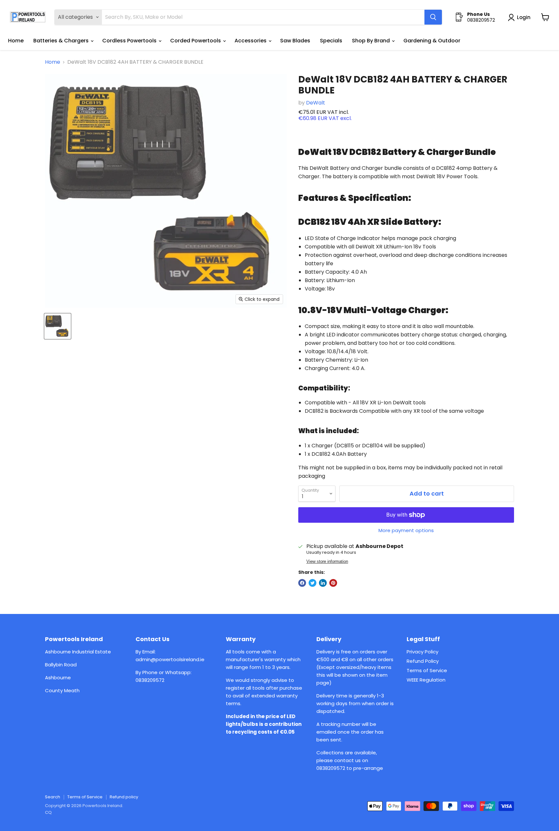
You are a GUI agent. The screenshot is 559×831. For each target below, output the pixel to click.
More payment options (406, 530)
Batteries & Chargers (61, 40)
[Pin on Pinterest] (333, 583)
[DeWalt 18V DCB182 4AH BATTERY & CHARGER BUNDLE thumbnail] (57, 326)
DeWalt (315, 102)
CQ (48, 812)
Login (524, 17)
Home (16, 40)
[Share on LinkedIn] (323, 583)
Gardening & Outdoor (431, 40)
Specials (331, 40)
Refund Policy (423, 661)
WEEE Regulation (426, 679)
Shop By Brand (371, 40)
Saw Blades (295, 40)
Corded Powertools (196, 40)
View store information (327, 561)
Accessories (251, 40)
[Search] (433, 17)
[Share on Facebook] (302, 583)
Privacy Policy (422, 651)
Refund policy (124, 797)
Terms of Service (427, 670)
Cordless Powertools (130, 40)
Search (52, 797)
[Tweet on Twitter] (312, 583)
